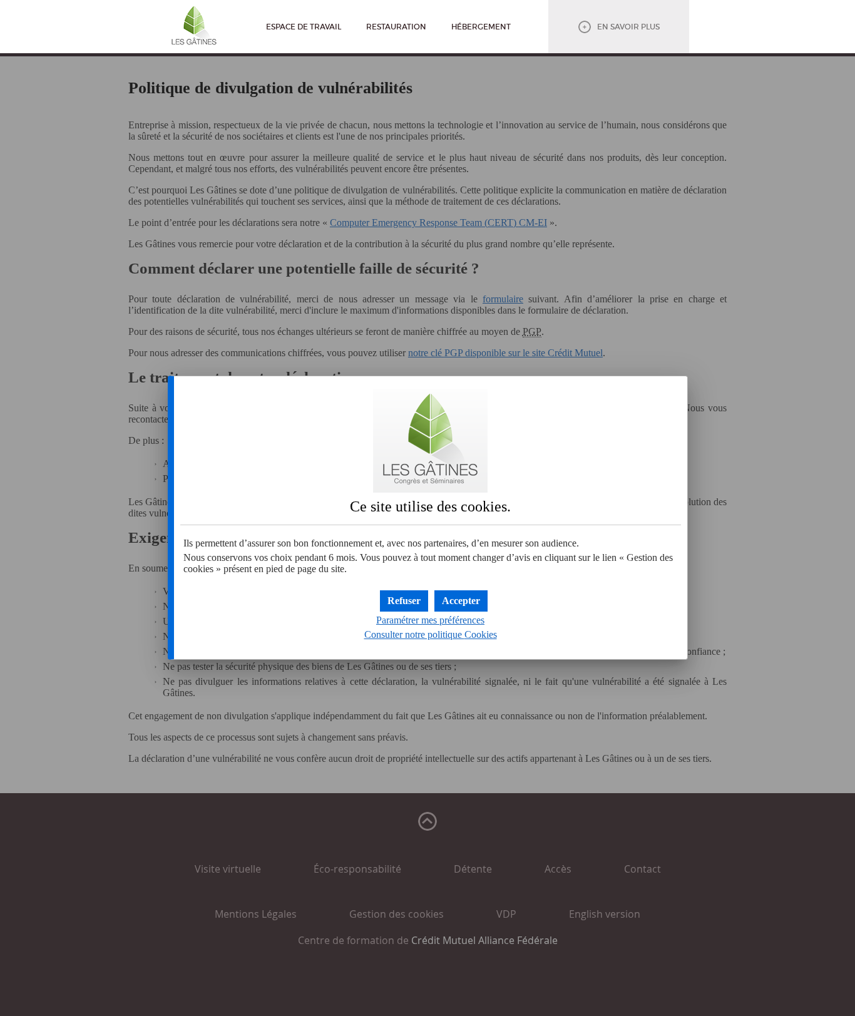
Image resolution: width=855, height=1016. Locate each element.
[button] (461, 601)
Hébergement (481, 26)
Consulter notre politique (430, 634)
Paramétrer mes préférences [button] (430, 620)
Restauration (396, 26)
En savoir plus (628, 26)
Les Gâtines (194, 28)
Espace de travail (303, 26)
